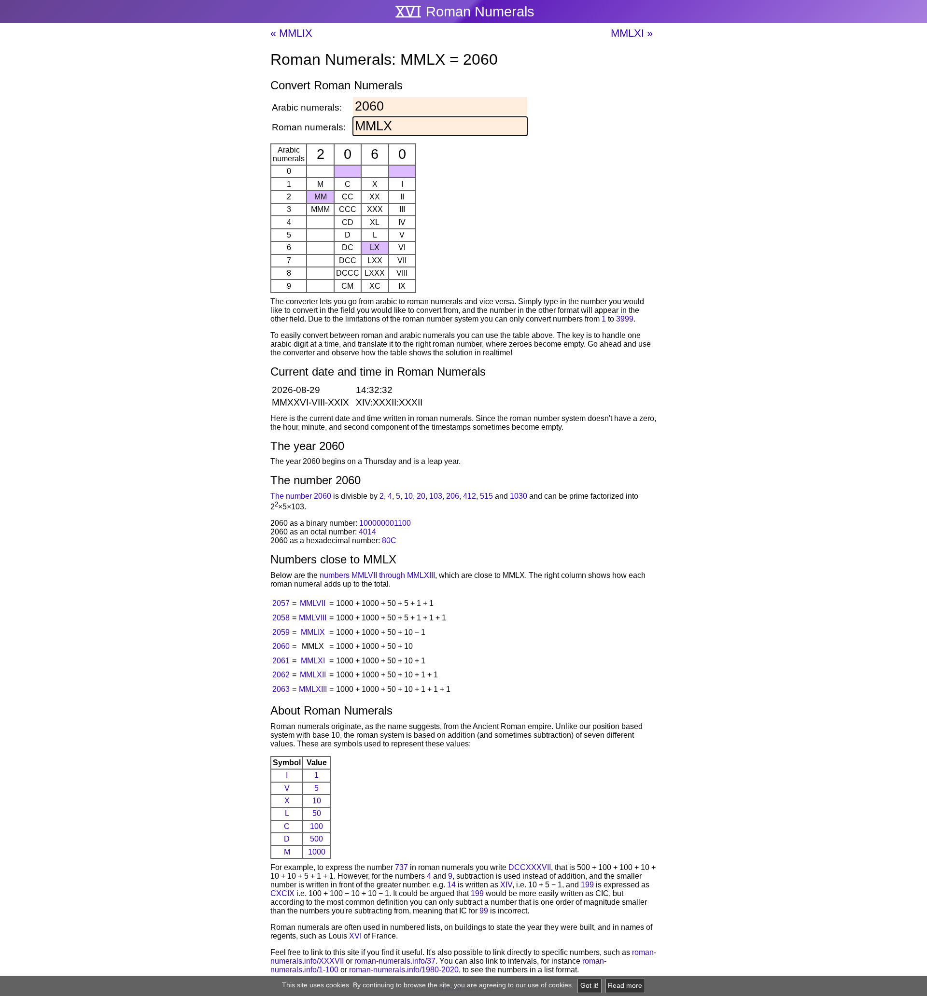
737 (401, 867)
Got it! (589, 985)
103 (435, 496)
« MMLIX (291, 33)
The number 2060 (300, 496)
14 (451, 885)
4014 (367, 532)
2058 (281, 618)
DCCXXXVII (529, 867)
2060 (281, 646)
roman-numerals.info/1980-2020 (404, 970)
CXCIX (282, 893)
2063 (281, 689)
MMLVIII (312, 618)
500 (316, 839)
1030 (518, 496)
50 (316, 813)
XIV (506, 885)
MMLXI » (632, 33)
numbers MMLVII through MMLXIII (377, 575)
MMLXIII (313, 689)
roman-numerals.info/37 (394, 961)
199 (587, 885)
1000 (316, 852)
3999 (624, 319)
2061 (281, 661)
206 (452, 496)
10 (408, 496)
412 (469, 496)
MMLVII (312, 603)
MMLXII (313, 675)
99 (483, 911)
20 (421, 496)
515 (486, 496)
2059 (281, 632)
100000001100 (385, 523)
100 (316, 826)
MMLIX (313, 632)
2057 (281, 603)
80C (389, 540)
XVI (355, 936)
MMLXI (313, 661)
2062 (281, 675)
